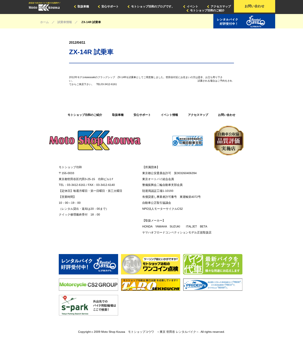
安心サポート (110, 6)
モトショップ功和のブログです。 (152, 6)
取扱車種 (83, 6)
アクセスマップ (221, 6)
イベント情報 (169, 114)
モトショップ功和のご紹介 (207, 10)
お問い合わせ (254, 6)
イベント (192, 6)
